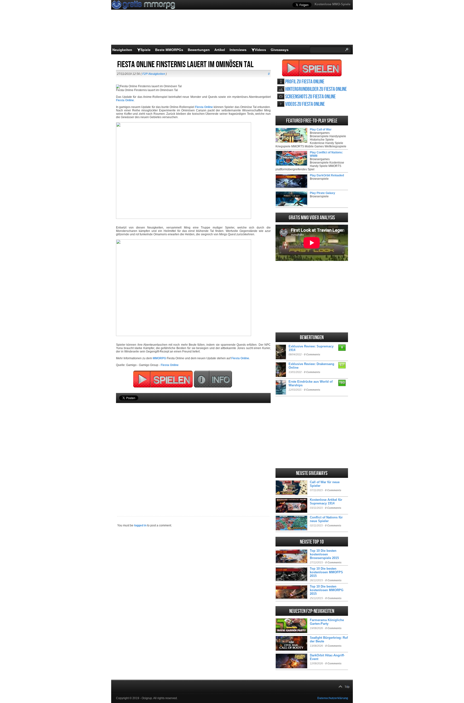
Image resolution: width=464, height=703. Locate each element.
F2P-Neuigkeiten (153, 74)
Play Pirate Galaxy (322, 193)
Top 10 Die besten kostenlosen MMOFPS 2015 (326, 572)
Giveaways (280, 50)
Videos (260, 50)
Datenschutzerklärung (332, 698)
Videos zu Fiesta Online (305, 104)
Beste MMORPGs (169, 50)
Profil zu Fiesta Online (304, 82)
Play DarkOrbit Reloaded (327, 175)
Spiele (145, 50)
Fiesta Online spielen (312, 67)
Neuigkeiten (122, 50)
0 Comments (312, 354)
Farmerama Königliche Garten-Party (327, 621)
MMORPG (159, 358)
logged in (140, 525)
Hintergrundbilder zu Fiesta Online (316, 89)
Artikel (219, 50)
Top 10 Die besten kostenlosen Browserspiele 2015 (324, 554)
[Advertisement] (193, 451)
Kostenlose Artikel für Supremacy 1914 (326, 501)
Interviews (238, 50)
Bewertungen (199, 50)
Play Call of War (321, 129)
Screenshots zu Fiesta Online (310, 96)
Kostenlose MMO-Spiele (332, 4)
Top (347, 687)
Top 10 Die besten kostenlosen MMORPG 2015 (326, 590)
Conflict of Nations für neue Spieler (326, 519)
